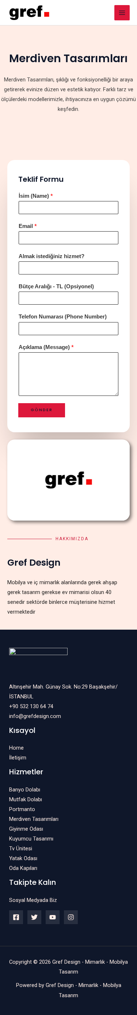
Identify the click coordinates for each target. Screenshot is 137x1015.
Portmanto (22, 809)
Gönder (42, 410)
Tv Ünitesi (20, 848)
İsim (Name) (36, 196)
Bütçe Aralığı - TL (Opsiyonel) (56, 286)
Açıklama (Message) (46, 347)
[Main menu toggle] (122, 12)
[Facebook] (16, 917)
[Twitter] (34, 917)
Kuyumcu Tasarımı (31, 838)
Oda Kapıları (23, 868)
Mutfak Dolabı (25, 799)
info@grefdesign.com (35, 716)
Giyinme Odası (26, 829)
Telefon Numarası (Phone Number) (63, 317)
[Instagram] (71, 917)
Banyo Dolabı (24, 789)
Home (16, 748)
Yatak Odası (23, 858)
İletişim (17, 757)
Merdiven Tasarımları (33, 819)
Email (28, 226)
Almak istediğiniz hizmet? (51, 256)
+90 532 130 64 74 (31, 706)
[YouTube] (53, 917)
